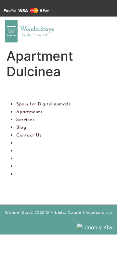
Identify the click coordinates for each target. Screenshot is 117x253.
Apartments (29, 112)
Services (25, 119)
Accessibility (98, 212)
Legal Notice (68, 212)
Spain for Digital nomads (43, 104)
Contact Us (28, 135)
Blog (21, 127)
